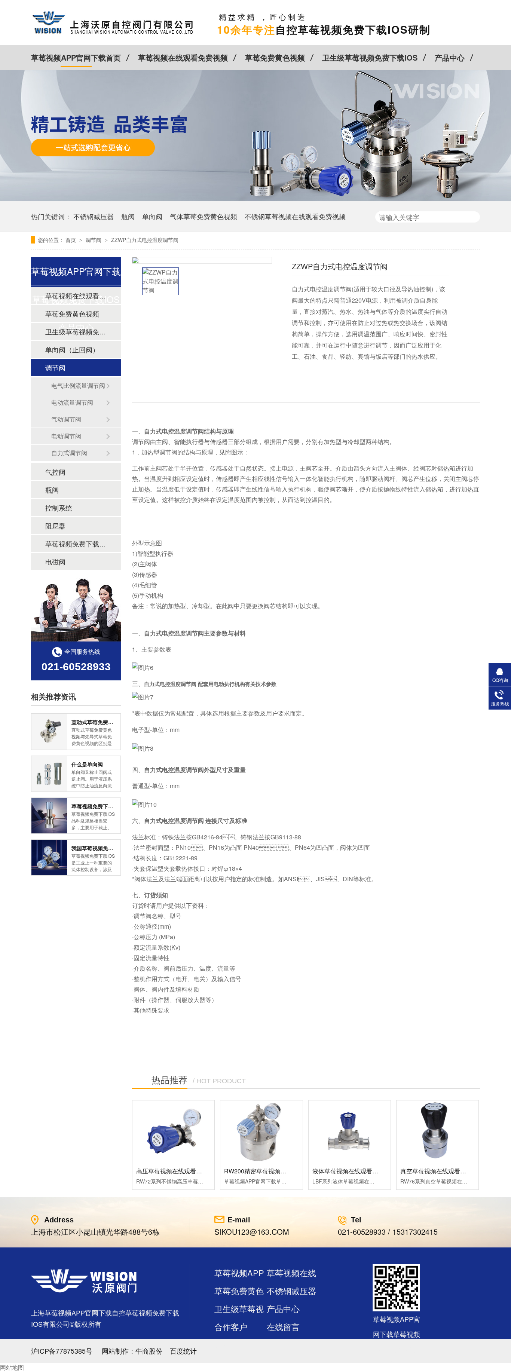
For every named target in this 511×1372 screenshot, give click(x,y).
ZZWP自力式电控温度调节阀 (144, 240)
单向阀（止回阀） (72, 349)
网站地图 (12, 1367)
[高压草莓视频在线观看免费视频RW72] (173, 1131)
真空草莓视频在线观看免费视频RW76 (450, 1171)
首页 (71, 240)
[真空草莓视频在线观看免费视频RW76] (437, 1131)
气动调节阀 (66, 419)
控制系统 (58, 507)
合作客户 (230, 1326)
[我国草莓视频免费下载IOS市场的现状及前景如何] (49, 857)
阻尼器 (55, 525)
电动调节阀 (66, 436)
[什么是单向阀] (49, 773)
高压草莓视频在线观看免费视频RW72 (186, 1171)
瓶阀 (128, 216)
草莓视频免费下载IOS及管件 (75, 543)
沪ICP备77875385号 (61, 1351)
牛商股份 (148, 1351)
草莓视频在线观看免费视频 (183, 57)
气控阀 (55, 472)
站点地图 (230, 1344)
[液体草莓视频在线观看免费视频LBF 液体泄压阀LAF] (350, 1131)
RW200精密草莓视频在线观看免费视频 (276, 1171)
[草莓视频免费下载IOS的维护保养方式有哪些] (49, 815)
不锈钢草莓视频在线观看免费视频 (295, 216)
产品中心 (450, 57)
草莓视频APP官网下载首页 (76, 57)
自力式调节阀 (69, 452)
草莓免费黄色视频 (275, 57)
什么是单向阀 (87, 764)
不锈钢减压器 (93, 216)
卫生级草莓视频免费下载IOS (369, 57)
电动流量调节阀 (72, 402)
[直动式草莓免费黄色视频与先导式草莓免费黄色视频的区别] (49, 731)
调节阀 (94, 240)
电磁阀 (55, 561)
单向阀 (152, 216)
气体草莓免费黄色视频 (203, 216)
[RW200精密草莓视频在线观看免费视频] (261, 1131)
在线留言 (283, 1326)
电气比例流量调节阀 (78, 385)
